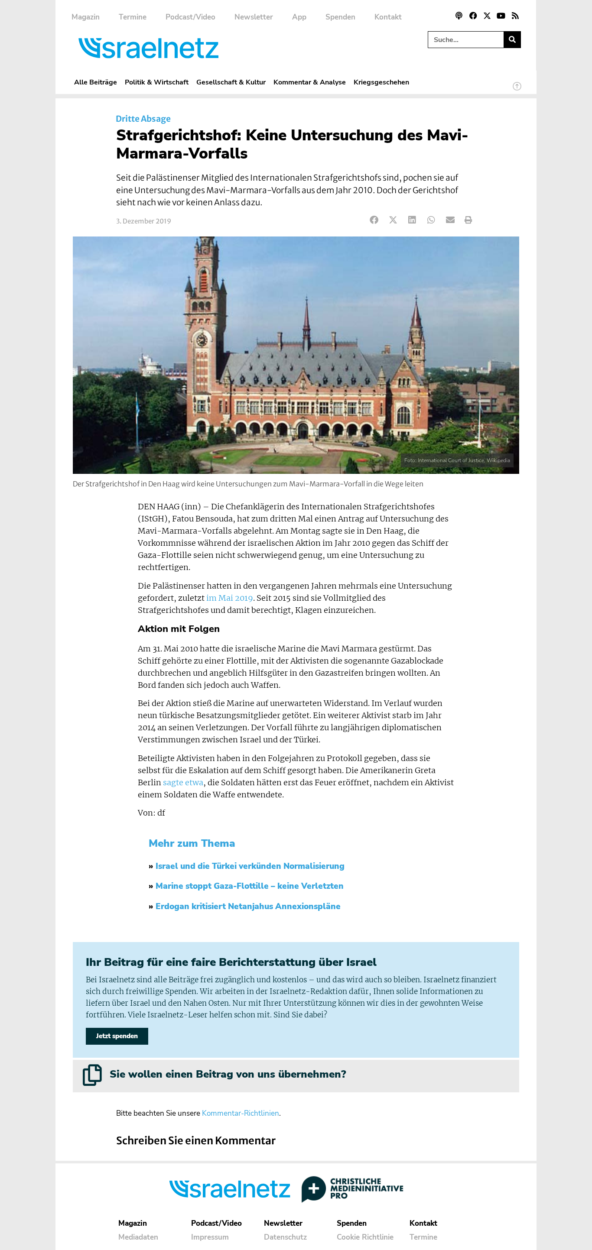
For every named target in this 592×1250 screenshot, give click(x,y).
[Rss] (515, 16)
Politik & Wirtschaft (157, 82)
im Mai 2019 (229, 598)
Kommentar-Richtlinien (240, 1113)
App (299, 17)
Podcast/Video (190, 17)
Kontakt (388, 17)
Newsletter (253, 17)
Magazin (86, 17)
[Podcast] (459, 16)
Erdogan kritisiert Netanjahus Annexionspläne (248, 906)
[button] (374, 220)
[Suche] (512, 40)
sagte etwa (183, 782)
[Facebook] (473, 16)
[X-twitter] (487, 16)
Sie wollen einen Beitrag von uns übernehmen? (228, 1074)
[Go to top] (517, 90)
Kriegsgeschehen (381, 82)
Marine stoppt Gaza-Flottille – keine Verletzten (250, 886)
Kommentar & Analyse (309, 82)
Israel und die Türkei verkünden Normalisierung (250, 866)
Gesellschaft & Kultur (231, 82)
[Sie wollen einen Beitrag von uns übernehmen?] (92, 1075)
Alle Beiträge (95, 82)
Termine (132, 17)
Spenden (340, 17)
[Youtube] (501, 16)
